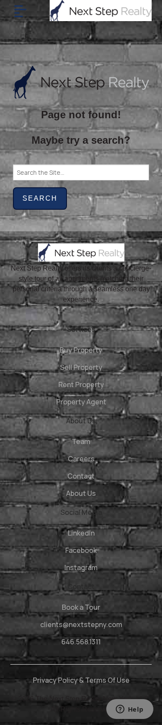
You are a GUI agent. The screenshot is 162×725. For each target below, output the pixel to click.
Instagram (81, 567)
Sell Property (81, 367)
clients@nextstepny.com (81, 624)
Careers (81, 458)
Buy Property (81, 350)
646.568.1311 (81, 641)
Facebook (81, 550)
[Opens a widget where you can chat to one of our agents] (129, 710)
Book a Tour (81, 607)
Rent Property (81, 384)
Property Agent (81, 402)
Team (81, 441)
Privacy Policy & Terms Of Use (81, 680)
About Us (81, 493)
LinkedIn (81, 533)
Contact (81, 476)
